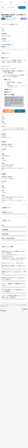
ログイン (20, 111)
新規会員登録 (8, 111)
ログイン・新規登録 (23, 2)
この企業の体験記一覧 (6, 44)
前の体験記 (3, 310)
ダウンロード (22, 7)
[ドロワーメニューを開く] (1, 2)
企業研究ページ (5, 47)
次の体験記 (24, 309)
